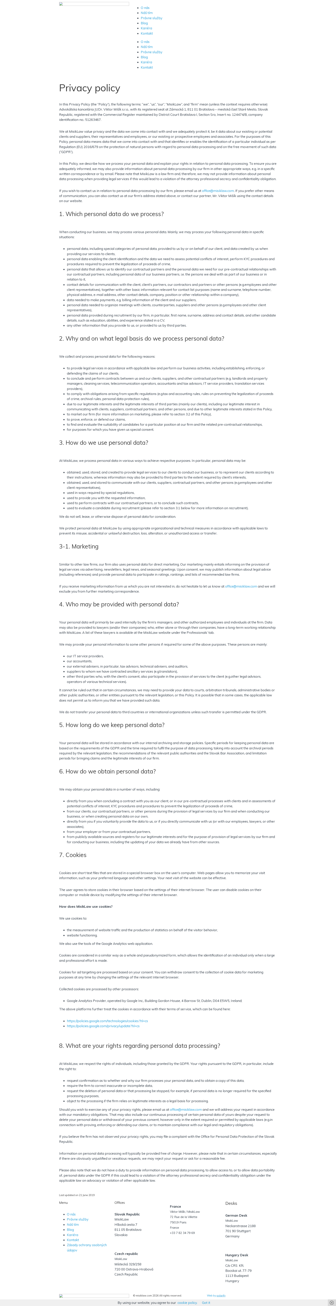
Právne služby (151, 18)
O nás (145, 8)
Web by (216, 1295)
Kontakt (147, 33)
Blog (144, 23)
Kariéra (146, 28)
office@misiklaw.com (218, 191)
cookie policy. (187, 1303)
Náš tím (147, 13)
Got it (206, 1303)
